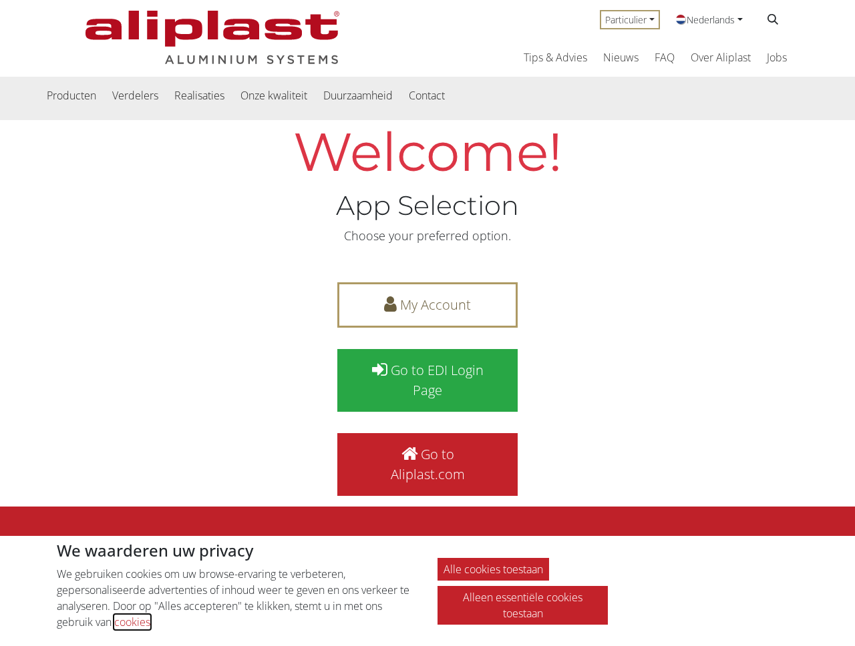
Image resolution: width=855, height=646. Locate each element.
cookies (132, 622)
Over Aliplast (721, 57)
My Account (434, 305)
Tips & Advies (555, 57)
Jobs (777, 57)
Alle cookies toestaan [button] (493, 569)
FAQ (665, 57)
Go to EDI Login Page (435, 380)
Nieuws (621, 57)
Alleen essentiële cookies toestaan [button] (522, 605)
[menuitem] (71, 95)
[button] (773, 19)
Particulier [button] (626, 19)
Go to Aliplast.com (428, 464)
